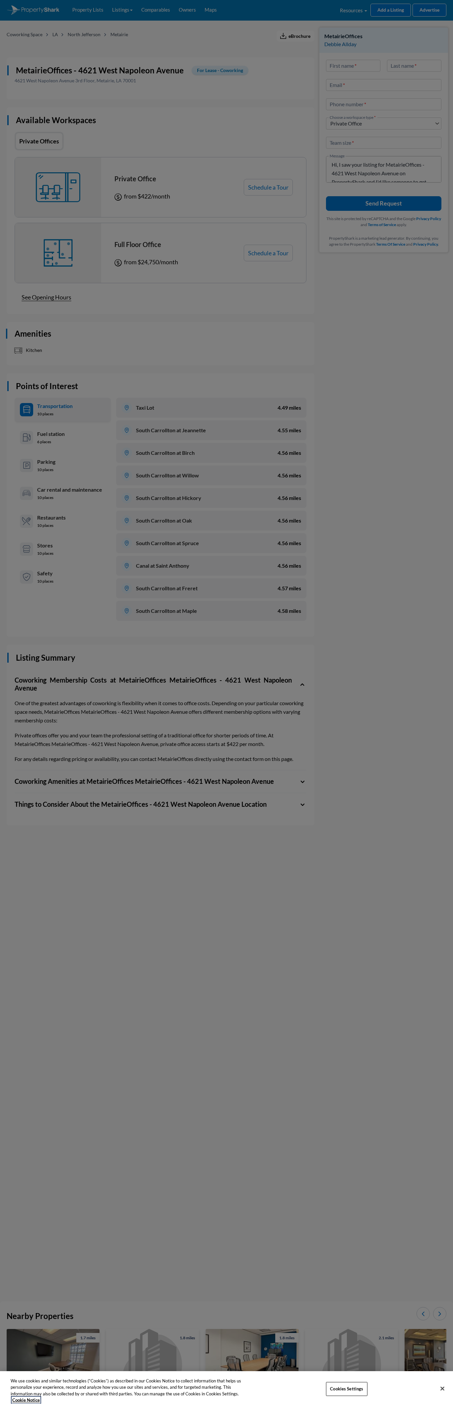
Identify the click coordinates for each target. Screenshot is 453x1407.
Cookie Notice (26, 1400)
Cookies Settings (346, 1388)
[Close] (442, 1388)
